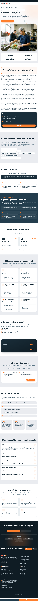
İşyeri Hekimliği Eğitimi (27, 538)
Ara (35, 548)
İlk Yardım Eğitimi (18, 538)
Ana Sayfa (3, 7)
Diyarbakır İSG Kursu (23, 574)
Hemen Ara (10, 599)
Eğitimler (7, 7)
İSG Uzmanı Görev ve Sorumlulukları (7, 573)
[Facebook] (4, 562)
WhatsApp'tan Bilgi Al (8, 21)
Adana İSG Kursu (22, 573)
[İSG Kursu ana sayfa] (5, 3)
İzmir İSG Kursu (22, 570)
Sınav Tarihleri (3, 569)
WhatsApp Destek (34, 0)
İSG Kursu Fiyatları (4, 574)
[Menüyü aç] (36, 3)
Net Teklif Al (31, 379)
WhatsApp (29, 548)
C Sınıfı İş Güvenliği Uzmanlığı (24, 556)
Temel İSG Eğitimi (9, 538)
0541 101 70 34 (4, 585)
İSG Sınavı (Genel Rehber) (5, 567)
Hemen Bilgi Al (19, 125)
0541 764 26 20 (27, 0)
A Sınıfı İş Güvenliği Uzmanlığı (24, 559)
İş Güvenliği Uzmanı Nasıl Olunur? (6, 570)
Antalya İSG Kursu (23, 576)
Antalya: (19, 594)
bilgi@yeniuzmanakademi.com (7, 587)
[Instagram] (2, 562)
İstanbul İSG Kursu (23, 567)
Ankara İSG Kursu (23, 569)
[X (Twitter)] (6, 562)
